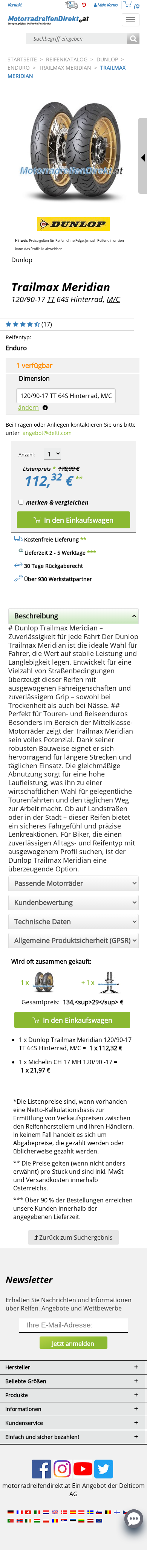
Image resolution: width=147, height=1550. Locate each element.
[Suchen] (133, 39)
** (78, 478)
